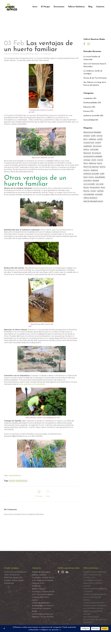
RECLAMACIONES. (91, 617)
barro (85, 139)
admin (36, 54)
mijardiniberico (14, 476)
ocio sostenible (89, 184)
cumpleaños (88, 98)
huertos (102, 167)
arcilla (93, 136)
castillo (100, 139)
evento (93, 160)
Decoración (97, 146)
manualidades (100, 177)
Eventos (86, 111)
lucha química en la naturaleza (32, 384)
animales (86, 136)
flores (85, 163)
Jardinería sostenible (91, 116)
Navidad (96, 180)
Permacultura (22, 481)
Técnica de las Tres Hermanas (95, 78)
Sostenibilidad (25, 54)
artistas (99, 136)
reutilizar (100, 191)
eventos (100, 160)
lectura (91, 177)
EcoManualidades (90, 103)
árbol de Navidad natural (93, 201)
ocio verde (100, 184)
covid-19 (98, 142)
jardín (102, 174)
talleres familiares (90, 198)
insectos (86, 170)
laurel (85, 177)
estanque (86, 160)
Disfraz (86, 149)
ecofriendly (94, 149)
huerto (12, 481)
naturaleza (87, 180)
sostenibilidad (88, 194)
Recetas (86, 191)
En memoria (96, 153)
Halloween (92, 163)
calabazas (92, 139)
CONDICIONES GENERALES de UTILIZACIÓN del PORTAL (95, 597)
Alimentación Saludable (92, 132)
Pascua (86, 187)
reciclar (93, 191)
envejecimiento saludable (92, 156)
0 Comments (46, 54)
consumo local (88, 142)
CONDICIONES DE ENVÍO (94, 603)
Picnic (103, 187)
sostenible (99, 194)
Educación (87, 107)
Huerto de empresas (91, 167)
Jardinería (94, 170)
